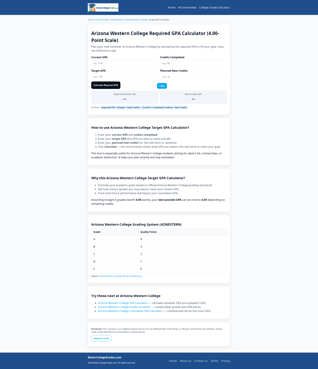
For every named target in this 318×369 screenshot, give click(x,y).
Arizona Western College (136, 19)
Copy (162, 86)
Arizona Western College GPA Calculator (123, 303)
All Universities (187, 7)
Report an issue (101, 338)
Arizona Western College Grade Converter (124, 307)
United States (116, 19)
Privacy (225, 361)
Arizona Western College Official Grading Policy (120, 276)
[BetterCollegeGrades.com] (103, 7)
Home (171, 7)
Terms (214, 361)
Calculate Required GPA (106, 85)
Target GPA (98, 71)
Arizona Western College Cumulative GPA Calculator (130, 311)
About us (185, 361)
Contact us (201, 361)
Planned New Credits (174, 71)
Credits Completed (172, 57)
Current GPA (99, 57)
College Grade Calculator (214, 7)
